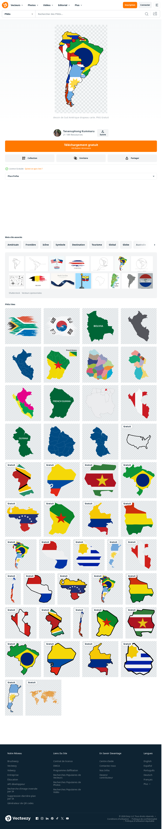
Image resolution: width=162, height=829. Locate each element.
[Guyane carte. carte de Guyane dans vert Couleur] (22, 439)
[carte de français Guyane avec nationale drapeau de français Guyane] (60, 363)
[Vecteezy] (5, 5)
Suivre (102, 134)
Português (147, 763)
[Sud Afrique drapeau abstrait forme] (22, 325)
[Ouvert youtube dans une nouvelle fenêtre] (67, 812)
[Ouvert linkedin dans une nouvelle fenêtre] (47, 812)
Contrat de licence (62, 754)
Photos (32, 5)
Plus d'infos (13, 176)
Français (146, 773)
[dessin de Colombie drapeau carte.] (98, 515)
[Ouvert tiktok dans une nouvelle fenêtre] (57, 812)
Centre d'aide (104, 754)
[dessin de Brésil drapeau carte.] (136, 477)
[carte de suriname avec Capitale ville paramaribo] (98, 401)
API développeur (16, 777)
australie (141, 244)
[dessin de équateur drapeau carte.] (60, 477)
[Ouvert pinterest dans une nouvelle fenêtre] (52, 812)
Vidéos (46, 5)
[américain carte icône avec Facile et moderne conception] (136, 439)
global (112, 244)
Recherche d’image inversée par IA (17, 783)
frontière (31, 244)
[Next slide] (149, 245)
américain (13, 244)
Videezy (11, 763)
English (146, 754)
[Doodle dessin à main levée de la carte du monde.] (42, 691)
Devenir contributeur (104, 770)
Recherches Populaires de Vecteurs (66, 770)
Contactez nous (105, 759)
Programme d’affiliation (64, 763)
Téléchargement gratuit (80, 146)
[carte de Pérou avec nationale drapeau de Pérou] (136, 401)
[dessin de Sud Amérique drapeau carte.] (20, 550)
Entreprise (12, 768)
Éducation (12, 773)
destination (78, 244)
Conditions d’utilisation (116, 812)
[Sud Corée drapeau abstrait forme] (60, 325)
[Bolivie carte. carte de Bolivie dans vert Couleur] (98, 325)
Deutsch (146, 768)
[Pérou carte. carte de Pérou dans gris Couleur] (136, 325)
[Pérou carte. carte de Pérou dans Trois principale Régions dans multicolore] (22, 401)
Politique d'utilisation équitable (137, 814)
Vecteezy (11, 759)
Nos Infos (102, 763)
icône (46, 244)
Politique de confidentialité (142, 812)
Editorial (62, 5)
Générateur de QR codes (20, 796)
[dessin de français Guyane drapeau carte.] (60, 515)
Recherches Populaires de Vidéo (66, 784)
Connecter (143, 5)
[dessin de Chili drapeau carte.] (13, 584)
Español (146, 759)
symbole (60, 244)
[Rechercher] (144, 14)
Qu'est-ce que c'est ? (34, 168)
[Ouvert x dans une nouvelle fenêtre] (62, 812)
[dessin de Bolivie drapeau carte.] (136, 515)
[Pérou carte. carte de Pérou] (22, 363)
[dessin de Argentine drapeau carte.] (113, 550)
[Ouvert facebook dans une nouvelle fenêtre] (37, 812)
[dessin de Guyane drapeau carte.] (22, 477)
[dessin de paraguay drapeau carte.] (54, 550)
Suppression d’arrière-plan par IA (21, 791)
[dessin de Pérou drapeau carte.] (139, 550)
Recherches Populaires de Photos (66, 777)
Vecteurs (15, 5)
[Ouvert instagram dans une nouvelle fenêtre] (42, 812)
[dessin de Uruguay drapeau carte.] (87, 550)
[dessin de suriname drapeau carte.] (98, 477)
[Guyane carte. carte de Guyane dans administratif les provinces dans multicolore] (136, 363)
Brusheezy (12, 754)
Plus (77, 5)
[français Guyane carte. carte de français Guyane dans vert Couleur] (60, 401)
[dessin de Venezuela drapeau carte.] (22, 515)
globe (126, 244)
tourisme (97, 244)
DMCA (55, 759)
